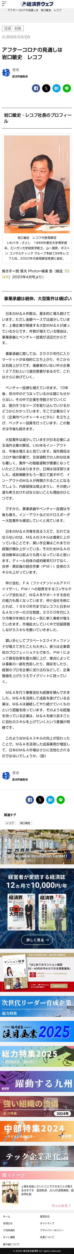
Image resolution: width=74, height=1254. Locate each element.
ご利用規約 (9, 1230)
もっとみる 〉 (62, 1205)
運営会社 (45, 1216)
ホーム (6, 1216)
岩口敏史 (25, 823)
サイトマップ (47, 1223)
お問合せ (8, 1223)
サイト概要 (9, 1237)
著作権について (11, 1244)
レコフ (10, 823)
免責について (47, 1237)
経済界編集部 (20, 76)
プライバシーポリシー (52, 1230)
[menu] (4, 4)
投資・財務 (12, 28)
